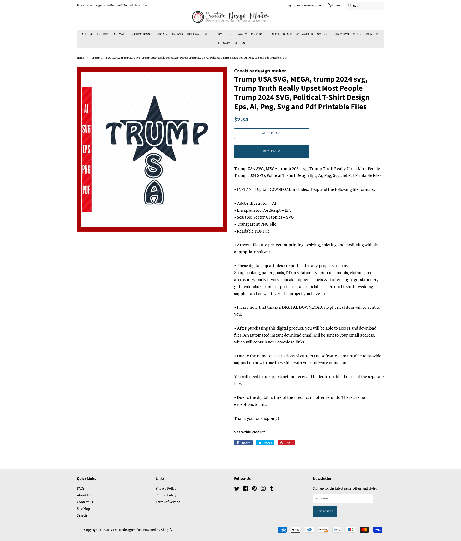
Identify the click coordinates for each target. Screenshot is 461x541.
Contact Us (85, 501)
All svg (87, 34)
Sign (229, 34)
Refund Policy (166, 495)
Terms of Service (168, 501)
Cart (337, 5)
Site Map (83, 508)
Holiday (193, 34)
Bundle (372, 34)
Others (239, 43)
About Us (84, 495)
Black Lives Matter (298, 34)
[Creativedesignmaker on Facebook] (245, 489)
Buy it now (271, 151)
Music (357, 34)
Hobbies (103, 34)
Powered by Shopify (157, 529)
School (322, 34)
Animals (120, 34)
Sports (159, 34)
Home (80, 57)
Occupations (140, 34)
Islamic (224, 43)
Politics (257, 34)
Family (242, 34)
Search (82, 515)
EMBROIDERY (212, 34)
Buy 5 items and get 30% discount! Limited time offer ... (113, 5)
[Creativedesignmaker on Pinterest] (254, 489)
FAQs (81, 488)
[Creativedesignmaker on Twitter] (236, 489)
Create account (312, 5)
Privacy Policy (166, 488)
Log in (291, 5)
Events (177, 34)
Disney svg (340, 34)
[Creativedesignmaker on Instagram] (263, 489)
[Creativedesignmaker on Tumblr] (271, 489)
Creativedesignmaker (126, 529)
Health (273, 34)
